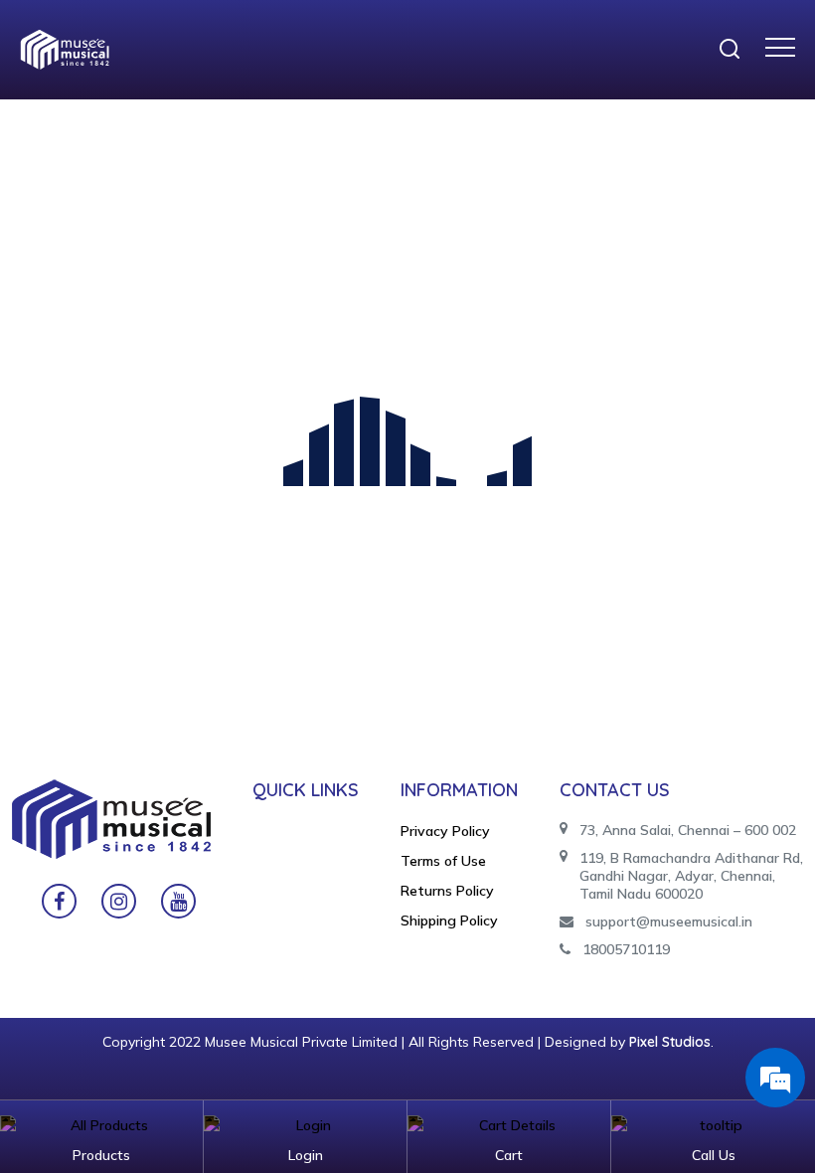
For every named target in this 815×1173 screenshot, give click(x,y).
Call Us (713, 1155)
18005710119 (626, 949)
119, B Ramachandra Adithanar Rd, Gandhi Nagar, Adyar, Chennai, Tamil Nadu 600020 (691, 876)
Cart (509, 1155)
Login (305, 1155)
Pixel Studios (670, 1042)
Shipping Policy (449, 920)
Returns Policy (447, 891)
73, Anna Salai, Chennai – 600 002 (687, 830)
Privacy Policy (445, 831)
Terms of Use (443, 861)
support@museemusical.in (668, 921)
